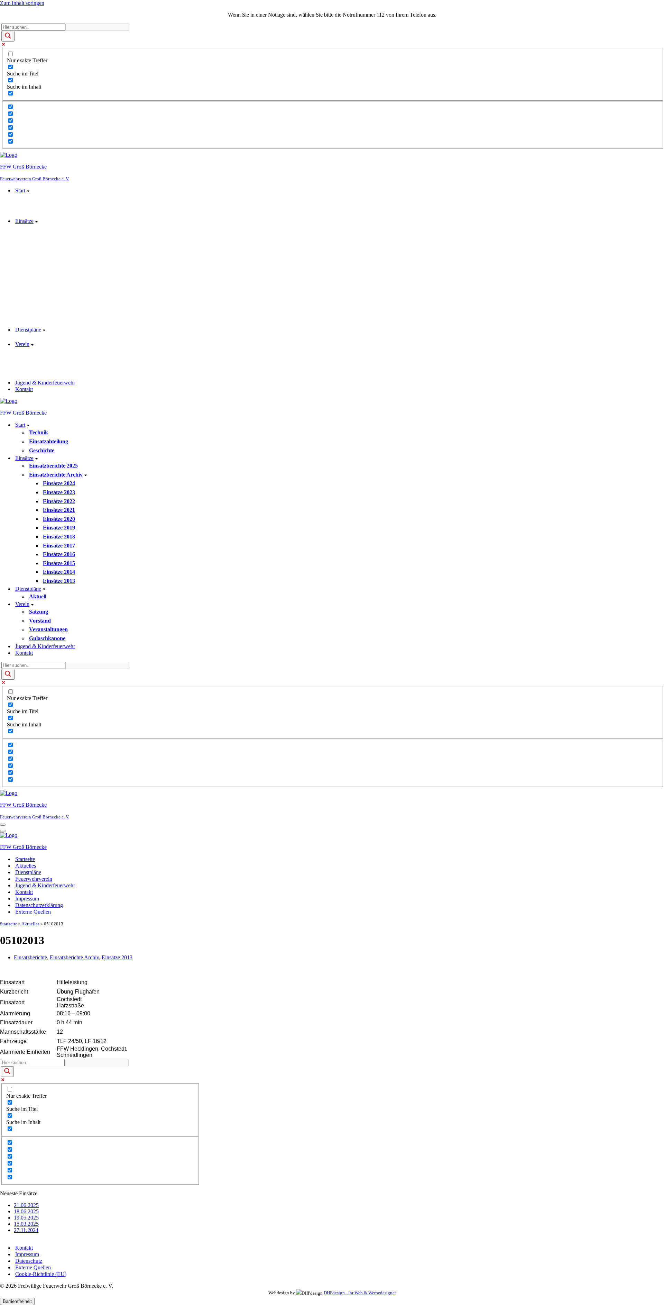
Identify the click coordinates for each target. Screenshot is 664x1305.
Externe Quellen (33, 912)
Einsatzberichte (30, 957)
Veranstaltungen (48, 629)
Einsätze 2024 (59, 483)
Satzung (38, 612)
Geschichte (41, 450)
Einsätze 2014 (59, 572)
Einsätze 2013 (59, 581)
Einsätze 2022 (59, 501)
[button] (28, 191)
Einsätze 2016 (59, 554)
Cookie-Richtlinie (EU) (40, 1274)
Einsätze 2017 (59, 546)
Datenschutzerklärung (39, 905)
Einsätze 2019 (59, 528)
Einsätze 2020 (59, 519)
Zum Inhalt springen (22, 3)
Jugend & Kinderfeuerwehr (45, 383)
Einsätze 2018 (59, 537)
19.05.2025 (26, 1218)
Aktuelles (25, 866)
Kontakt (24, 389)
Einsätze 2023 (59, 492)
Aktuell (37, 596)
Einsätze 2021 (59, 510)
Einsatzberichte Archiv (74, 957)
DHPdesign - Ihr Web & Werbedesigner (360, 1292)
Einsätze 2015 (59, 563)
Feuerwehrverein (33, 879)
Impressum (27, 898)
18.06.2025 (26, 1211)
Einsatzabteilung (48, 441)
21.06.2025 (26, 1205)
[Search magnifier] (8, 36)
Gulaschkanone (47, 638)
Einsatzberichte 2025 (53, 466)
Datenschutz (28, 1261)
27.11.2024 (26, 1230)
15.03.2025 (26, 1224)
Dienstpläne (28, 872)
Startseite (25, 859)
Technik (38, 432)
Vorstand (40, 621)
